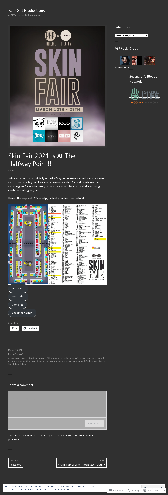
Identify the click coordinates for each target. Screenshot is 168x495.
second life (13, 361)
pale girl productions (82, 358)
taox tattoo (13, 364)
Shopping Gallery (22, 312)
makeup (67, 358)
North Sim (18, 288)
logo (60, 358)
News (11, 170)
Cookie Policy (66, 489)
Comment (94, 423)
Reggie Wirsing (15, 354)
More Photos (122, 67)
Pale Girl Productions (26, 10)
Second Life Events (46, 361)
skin (96, 361)
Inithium (41, 358)
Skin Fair (102, 361)
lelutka (54, 358)
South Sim (18, 296)
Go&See (32, 358)
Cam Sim (17, 304)
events (24, 358)
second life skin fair (65, 361)
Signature (88, 361)
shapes (79, 361)
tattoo (23, 364)
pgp (94, 358)
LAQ (48, 358)
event (17, 358)
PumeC (100, 358)
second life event (28, 361)
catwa (11, 358)
